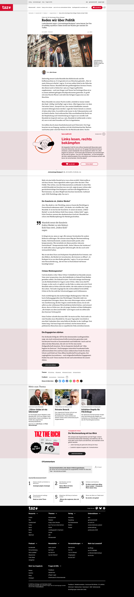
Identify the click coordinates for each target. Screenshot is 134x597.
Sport (30, 527)
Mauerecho (32, 555)
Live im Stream (72, 552)
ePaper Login (52, 575)
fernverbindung (33, 550)
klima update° (33, 552)
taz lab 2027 (71, 557)
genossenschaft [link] (93, 2)
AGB (91, 587)
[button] (104, 7)
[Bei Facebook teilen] (67, 381)
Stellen (70, 525)
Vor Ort (70, 550)
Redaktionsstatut (80, 584)
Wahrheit (31, 535)
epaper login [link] (101, 2)
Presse (70, 527)
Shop (30, 575)
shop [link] (43, 2)
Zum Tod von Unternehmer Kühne (56, 526)
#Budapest (58, 372)
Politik (30, 517)
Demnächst (71, 547)
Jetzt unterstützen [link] (50, 365)
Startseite (31, 13)
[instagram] (104, 509)
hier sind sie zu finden (60, 471)
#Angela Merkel (77, 372)
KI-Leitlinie (101, 584)
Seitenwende (96, 587)
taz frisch (51, 550)
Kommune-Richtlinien (91, 584)
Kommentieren (52, 377)
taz (33, 508)
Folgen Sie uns (90, 508)
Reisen (30, 570)
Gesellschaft (38, 13)
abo (89, 517)
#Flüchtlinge (51, 372)
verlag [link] (30, 2)
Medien (45, 13)
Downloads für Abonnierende (56, 577)
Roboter (50, 520)
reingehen (31, 560)
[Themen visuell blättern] (89, 7)
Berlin (30, 530)
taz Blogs (90, 548)
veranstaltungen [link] (37, 2)
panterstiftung (92, 527)
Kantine (31, 573)
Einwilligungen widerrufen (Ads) (77, 589)
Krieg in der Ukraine (54, 522)
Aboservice (51, 572)
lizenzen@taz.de (40, 586)
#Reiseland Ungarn (67, 372)
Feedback (51, 570)
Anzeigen (31, 578)
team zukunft (52, 547)
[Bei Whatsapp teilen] (70, 381)
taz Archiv (91, 555)
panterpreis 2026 (93, 530)
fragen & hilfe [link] (49, 2)
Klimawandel (52, 517)
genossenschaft (92, 520)
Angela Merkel (52, 13)
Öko (30, 520)
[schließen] (103, 134)
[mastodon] (97, 509)
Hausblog (71, 520)
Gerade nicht (98, 134)
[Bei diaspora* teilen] (74, 381)
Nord (30, 532)
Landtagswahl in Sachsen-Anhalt (56, 531)
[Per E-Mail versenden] (56, 381)
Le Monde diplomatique (95, 553)
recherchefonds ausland (95, 525)
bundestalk (32, 547)
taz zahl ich (91, 522)
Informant (71, 587)
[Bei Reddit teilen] (77, 381)
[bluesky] (100, 509)
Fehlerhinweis (61, 377)
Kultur (30, 525)
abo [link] (87, 2)
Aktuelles (71, 517)
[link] (32, 7)
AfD (49, 535)
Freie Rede (32, 557)
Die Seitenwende (73, 522)
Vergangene (71, 555)
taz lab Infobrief (52, 555)
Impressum (85, 587)
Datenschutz (78, 587)
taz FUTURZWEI (92, 550)
